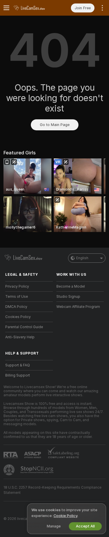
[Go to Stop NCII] (37, 469)
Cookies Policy (18, 317)
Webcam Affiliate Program (78, 307)
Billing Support (17, 375)
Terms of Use (16, 297)
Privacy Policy (17, 286)
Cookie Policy (65, 516)
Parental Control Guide (24, 327)
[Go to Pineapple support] (9, 469)
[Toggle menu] (6, 8)
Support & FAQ (17, 365)
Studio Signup (68, 297)
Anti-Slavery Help (20, 337)
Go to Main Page (54, 125)
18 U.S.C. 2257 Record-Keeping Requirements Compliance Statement (52, 490)
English (82, 258)
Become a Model (70, 286)
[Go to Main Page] (34, 8)
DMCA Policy (16, 307)
